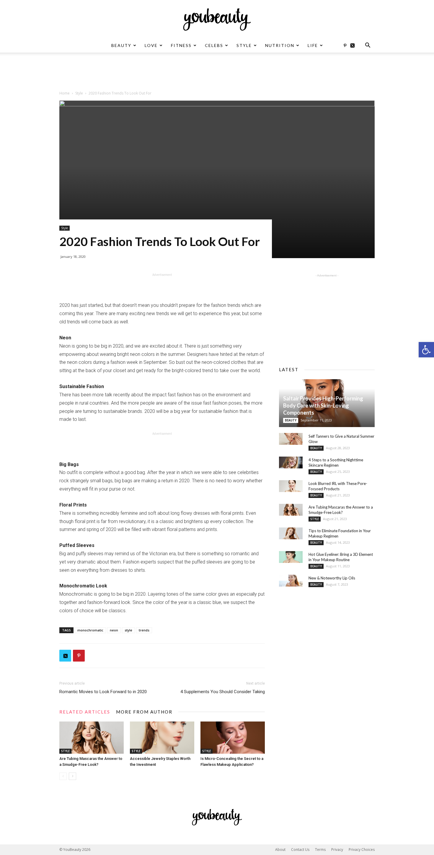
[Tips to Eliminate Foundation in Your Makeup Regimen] (291, 533)
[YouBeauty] (217, 19)
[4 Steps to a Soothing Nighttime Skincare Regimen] (291, 462)
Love (151, 45)
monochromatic (90, 630)
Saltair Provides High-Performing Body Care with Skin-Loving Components (323, 405)
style (128, 630)
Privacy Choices (362, 849)
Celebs (214, 45)
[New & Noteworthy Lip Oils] (291, 581)
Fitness (181, 45)
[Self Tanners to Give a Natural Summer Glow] (291, 439)
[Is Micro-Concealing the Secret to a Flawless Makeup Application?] (232, 738)
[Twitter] (354, 45)
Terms (320, 849)
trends (144, 630)
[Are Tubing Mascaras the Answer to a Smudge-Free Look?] (91, 738)
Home (64, 93)
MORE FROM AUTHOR (144, 711)
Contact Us (300, 849)
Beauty (121, 45)
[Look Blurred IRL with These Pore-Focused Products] (291, 486)
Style (244, 45)
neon (114, 630)
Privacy (337, 849)
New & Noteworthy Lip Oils (332, 578)
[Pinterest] (344, 45)
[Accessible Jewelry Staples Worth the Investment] (162, 738)
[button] (426, 349)
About (280, 849)
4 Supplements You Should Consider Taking (222, 691)
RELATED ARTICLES (84, 711)
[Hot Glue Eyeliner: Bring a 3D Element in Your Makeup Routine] (291, 557)
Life (313, 45)
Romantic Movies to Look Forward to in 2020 (103, 691)
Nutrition (279, 45)
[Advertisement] (217, 73)
